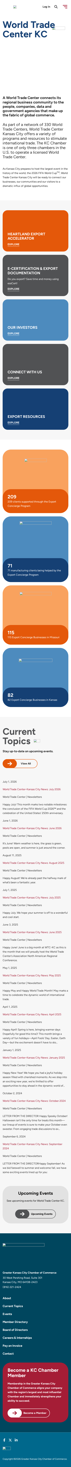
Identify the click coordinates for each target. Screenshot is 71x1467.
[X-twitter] (10, 1440)
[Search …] (55, 7)
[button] (65, 6)
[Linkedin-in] (16, 1440)
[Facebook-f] (4, 1440)
